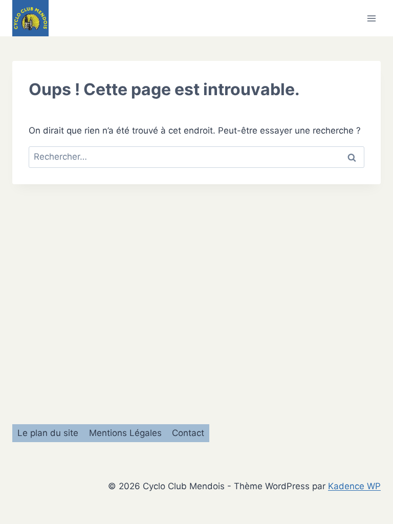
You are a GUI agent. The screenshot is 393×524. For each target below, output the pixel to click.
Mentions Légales (125, 433)
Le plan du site (47, 433)
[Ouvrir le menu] (371, 18)
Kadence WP (354, 486)
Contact (188, 433)
